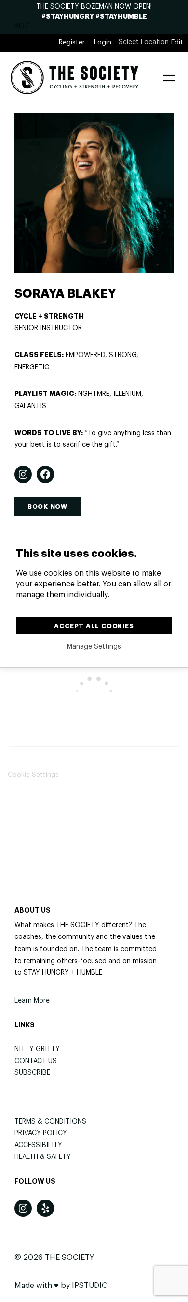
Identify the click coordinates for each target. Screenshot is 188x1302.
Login (102, 42)
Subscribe (32, 1072)
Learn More (32, 1000)
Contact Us (35, 1061)
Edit (177, 42)
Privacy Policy (40, 1133)
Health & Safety (42, 1157)
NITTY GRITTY (37, 1049)
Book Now (47, 506)
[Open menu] (169, 78)
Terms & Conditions (50, 1121)
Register (72, 42)
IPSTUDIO (90, 1285)
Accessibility (38, 1145)
